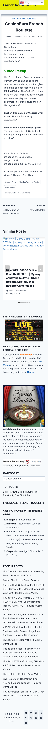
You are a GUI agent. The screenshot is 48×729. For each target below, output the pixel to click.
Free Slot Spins (22, 495)
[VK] (26, 717)
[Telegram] (31, 717)
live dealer (10, 187)
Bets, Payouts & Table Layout (18, 492)
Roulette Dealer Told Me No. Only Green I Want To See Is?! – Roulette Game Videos (23, 695)
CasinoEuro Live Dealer (29, 182)
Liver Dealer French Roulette (17, 193)
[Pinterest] (36, 717)
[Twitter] (31, 712)
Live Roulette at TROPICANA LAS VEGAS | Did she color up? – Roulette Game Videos (22, 683)
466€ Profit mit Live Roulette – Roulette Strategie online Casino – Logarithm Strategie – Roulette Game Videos (23, 631)
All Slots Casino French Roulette (11, 210)
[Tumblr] (41, 712)
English (28, 2)
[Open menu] (42, 5)
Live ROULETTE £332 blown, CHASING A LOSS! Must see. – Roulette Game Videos (23, 665)
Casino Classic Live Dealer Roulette (21, 580)
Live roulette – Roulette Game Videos (22, 674)
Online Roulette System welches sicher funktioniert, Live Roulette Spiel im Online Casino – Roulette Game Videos (23, 618)
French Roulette (37, 208)
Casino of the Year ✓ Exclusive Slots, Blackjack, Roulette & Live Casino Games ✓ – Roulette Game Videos (22, 652)
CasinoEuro (10, 182)
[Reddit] (41, 717)
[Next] (40, 268)
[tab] (19, 302)
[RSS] (26, 722)
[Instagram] (36, 712)
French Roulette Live (16, 36)
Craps (9, 551)
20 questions (33, 465)
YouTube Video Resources (24, 19)
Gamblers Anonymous (14, 465)
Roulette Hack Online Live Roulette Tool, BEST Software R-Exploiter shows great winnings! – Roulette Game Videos (23, 589)
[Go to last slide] (7, 268)
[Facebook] (26, 712)
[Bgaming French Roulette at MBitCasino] (24, 406)
